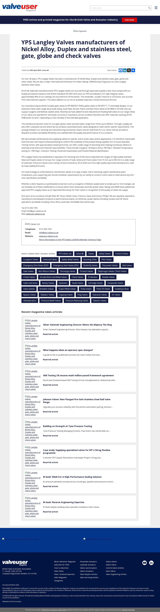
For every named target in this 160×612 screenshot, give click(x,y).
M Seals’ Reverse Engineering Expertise (63, 502)
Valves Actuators (87, 571)
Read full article (50, 334)
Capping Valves (66, 294)
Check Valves (77, 277)
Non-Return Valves (46, 271)
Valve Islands (29, 289)
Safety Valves (104, 253)
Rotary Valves (48, 283)
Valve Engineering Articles (116, 574)
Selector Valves (99, 300)
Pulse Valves (86, 289)
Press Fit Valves (103, 289)
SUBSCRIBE (129, 20)
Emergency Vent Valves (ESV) (66, 265)
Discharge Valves (67, 271)
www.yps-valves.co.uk (35, 214)
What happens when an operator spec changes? (68, 350)
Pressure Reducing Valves (77, 300)
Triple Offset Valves (67, 289)
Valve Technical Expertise (64, 574)
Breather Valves (47, 289)
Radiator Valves (47, 294)
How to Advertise (61, 568)
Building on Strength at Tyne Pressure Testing (67, 426)
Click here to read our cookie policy (54, 610)
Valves (91, 253)
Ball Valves (127, 265)
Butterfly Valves (90, 265)
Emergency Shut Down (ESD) (35, 265)
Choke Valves (29, 277)
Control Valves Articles (115, 568)
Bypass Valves (29, 294)
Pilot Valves (107, 259)
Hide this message (128, 610)
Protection (92, 277)
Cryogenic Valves (30, 259)
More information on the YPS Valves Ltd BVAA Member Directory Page (70, 239)
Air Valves (116, 294)
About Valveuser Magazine (65, 561)
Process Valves (86, 271)
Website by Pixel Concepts (11, 601)
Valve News (59, 571)
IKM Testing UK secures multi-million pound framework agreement (78, 375)
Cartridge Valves (95, 283)
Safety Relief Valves (70, 259)
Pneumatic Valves (110, 265)
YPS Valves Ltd (65, 253)
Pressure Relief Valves (51, 300)
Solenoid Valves (50, 259)
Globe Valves (77, 283)
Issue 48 (79, 253)
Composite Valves (115, 283)
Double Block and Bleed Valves (53, 277)
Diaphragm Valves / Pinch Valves (112, 271)
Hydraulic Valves (100, 294)
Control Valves (121, 253)
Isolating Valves (122, 289)
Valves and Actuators (88, 568)
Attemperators (29, 300)
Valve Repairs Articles (88, 574)
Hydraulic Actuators (88, 565)
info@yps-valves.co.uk (48, 232)
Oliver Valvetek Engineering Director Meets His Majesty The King (77, 324)
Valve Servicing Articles (89, 577)
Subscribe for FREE (61, 565)
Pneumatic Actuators (88, 561)
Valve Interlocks (30, 283)
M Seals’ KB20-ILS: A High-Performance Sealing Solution (72, 476)
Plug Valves (83, 294)
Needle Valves (108, 277)
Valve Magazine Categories (60, 579)
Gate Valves (28, 271)
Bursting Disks (90, 259)
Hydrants (63, 283)
